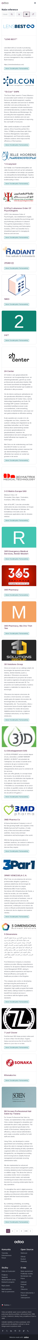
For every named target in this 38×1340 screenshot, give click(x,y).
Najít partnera (6, 1289)
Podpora (5, 1275)
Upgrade (5, 1277)
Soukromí (24, 1295)
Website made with (16, 1337)
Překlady (24, 1261)
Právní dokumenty (27, 1293)
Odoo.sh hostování (8, 1271)
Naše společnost (27, 1271)
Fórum (4, 1258)
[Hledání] (11, 14)
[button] (35, 3)
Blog (22, 1287)
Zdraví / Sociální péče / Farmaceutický (16, 68)
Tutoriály (5, 1253)
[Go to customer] (19, 27)
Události (24, 1282)
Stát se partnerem (8, 1291)
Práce (23, 1278)
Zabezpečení (25, 1297)
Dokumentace (6, 1255)
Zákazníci (24, 1289)
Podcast (23, 1284)
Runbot (23, 1259)
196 (25, 1231)
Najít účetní (6, 1285)
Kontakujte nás (26, 1276)
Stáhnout (24, 1253)
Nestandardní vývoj (9, 1279)
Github (23, 1256)
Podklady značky (27, 1273)
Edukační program (8, 1282)
